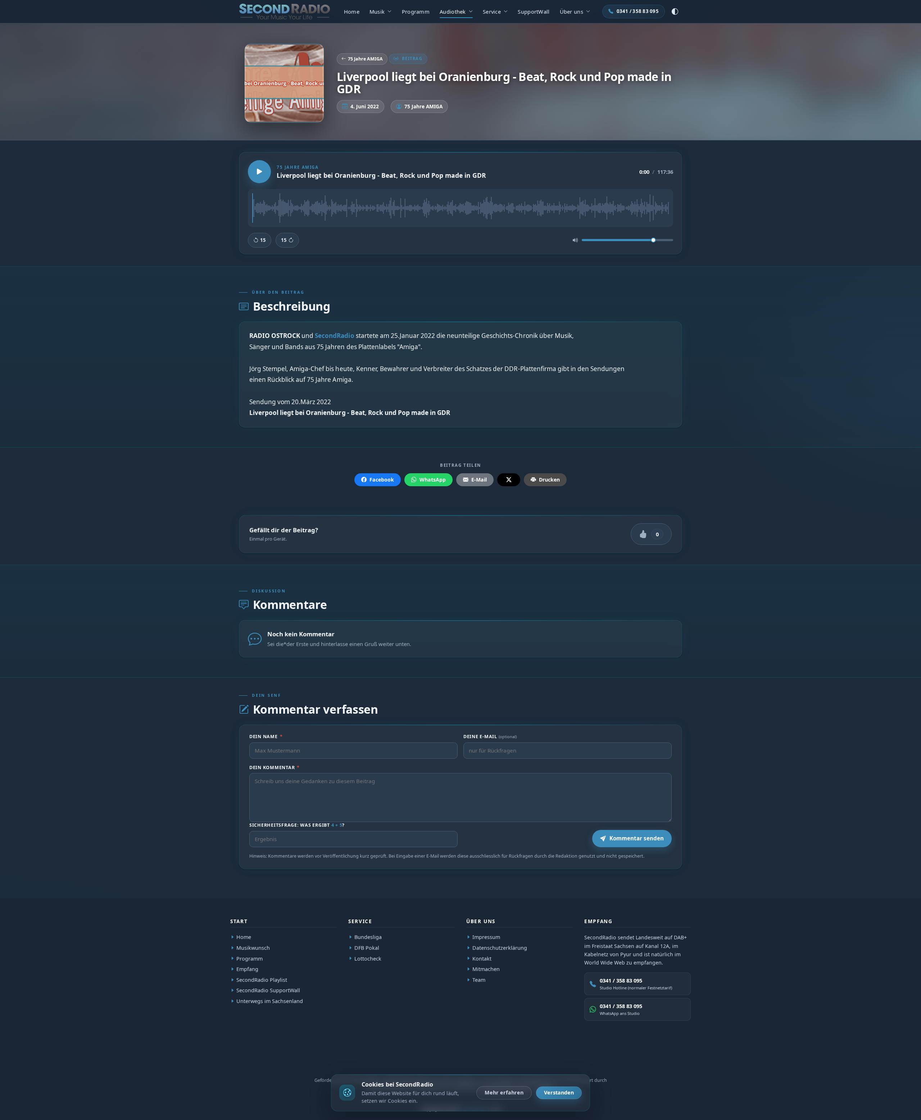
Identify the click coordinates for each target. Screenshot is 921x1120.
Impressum (486, 937)
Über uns (571, 11)
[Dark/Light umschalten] (675, 11)
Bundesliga (368, 937)
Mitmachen (486, 969)
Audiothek (453, 11)
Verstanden (559, 1092)
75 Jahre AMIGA (365, 59)
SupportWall (533, 11)
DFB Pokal (366, 947)
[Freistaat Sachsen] (335, 1059)
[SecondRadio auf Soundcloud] (684, 1059)
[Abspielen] (259, 171)
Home (351, 11)
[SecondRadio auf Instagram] (667, 1059)
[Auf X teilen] (508, 479)
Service (492, 11)
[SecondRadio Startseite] (284, 11)
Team (478, 979)
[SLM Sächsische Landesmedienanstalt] (311, 1059)
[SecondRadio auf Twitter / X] (634, 1059)
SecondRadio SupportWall (268, 990)
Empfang (247, 969)
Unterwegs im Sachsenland (269, 1001)
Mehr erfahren (504, 1092)
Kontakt (481, 958)
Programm (416, 11)
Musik (377, 11)
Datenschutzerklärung (499, 947)
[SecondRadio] (259, 1059)
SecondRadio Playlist (261, 979)
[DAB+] (238, 1059)
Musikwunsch (253, 947)
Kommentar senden (636, 838)
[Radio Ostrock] (283, 1059)
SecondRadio (334, 335)
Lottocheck (367, 958)
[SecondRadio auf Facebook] (651, 1059)
